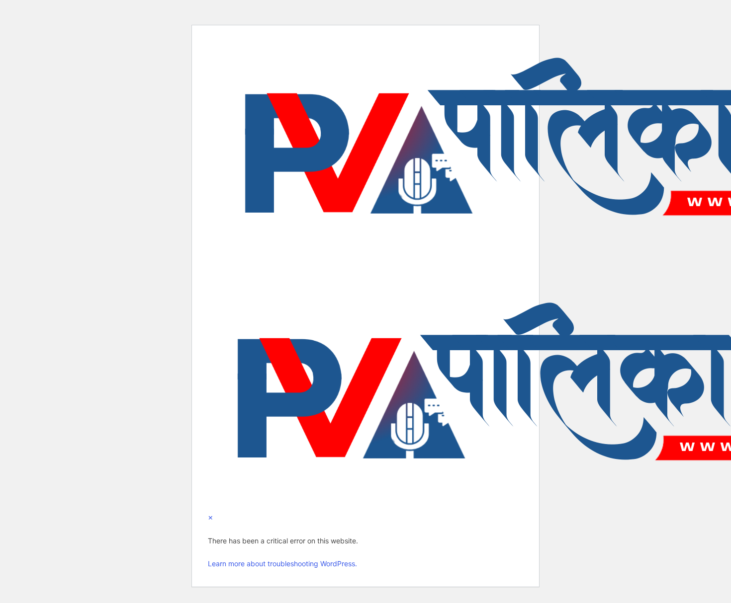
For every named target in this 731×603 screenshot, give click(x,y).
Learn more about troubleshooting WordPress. (282, 563)
